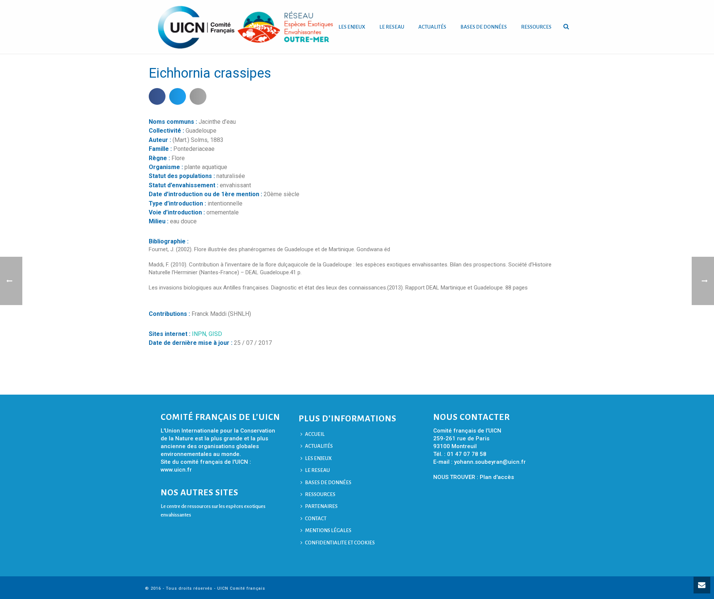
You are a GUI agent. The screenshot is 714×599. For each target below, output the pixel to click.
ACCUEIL (315, 434)
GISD (215, 333)
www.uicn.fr (176, 469)
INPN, (200, 333)
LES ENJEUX (351, 27)
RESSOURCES (536, 27)
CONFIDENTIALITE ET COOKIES (340, 542)
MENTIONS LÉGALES (328, 530)
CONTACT (316, 518)
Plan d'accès (497, 477)
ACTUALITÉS (432, 27)
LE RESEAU (391, 27)
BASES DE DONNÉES (483, 27)
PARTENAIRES (321, 506)
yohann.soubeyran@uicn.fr (490, 462)
